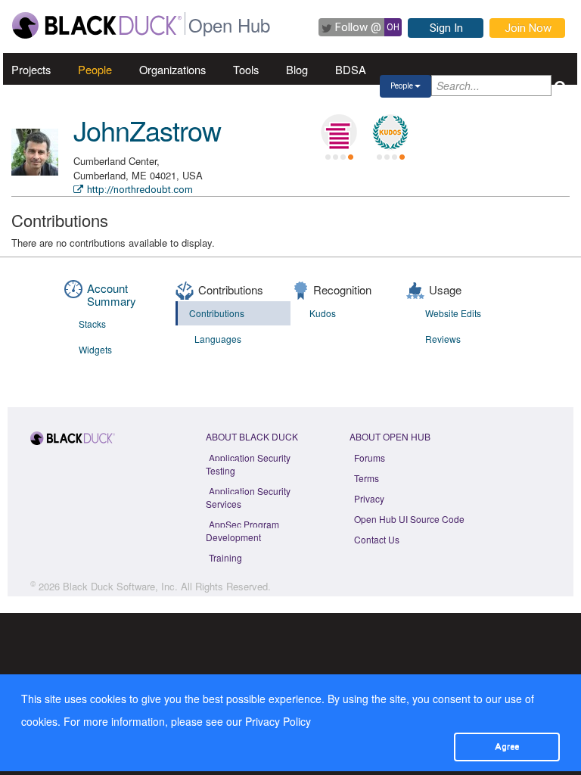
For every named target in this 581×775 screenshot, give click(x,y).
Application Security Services (248, 497)
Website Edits (453, 313)
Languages (217, 338)
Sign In (446, 28)
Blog (297, 69)
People (95, 69)
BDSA (350, 69)
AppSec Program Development (242, 530)
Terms (366, 478)
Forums (369, 457)
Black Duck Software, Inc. (120, 586)
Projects (31, 69)
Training (225, 557)
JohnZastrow (147, 129)
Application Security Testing (248, 464)
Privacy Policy (278, 721)
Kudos (322, 313)
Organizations (172, 69)
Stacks (92, 323)
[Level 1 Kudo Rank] (390, 132)
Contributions (216, 313)
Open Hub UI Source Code (409, 518)
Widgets (95, 349)
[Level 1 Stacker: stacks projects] (339, 132)
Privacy (369, 498)
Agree (507, 746)
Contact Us (376, 539)
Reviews (443, 338)
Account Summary (111, 294)
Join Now (528, 28)
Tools (246, 69)
